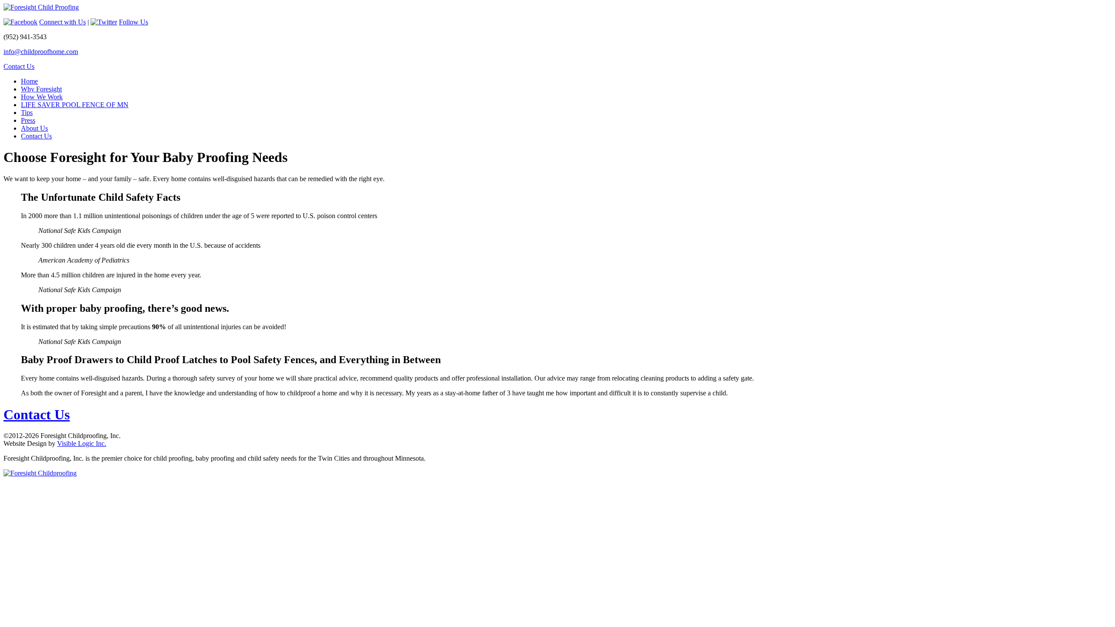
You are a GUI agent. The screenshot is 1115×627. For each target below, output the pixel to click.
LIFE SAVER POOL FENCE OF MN (74, 104)
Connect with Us (62, 22)
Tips (27, 112)
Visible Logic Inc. (81, 443)
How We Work (42, 97)
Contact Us (18, 66)
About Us (34, 128)
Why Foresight (41, 89)
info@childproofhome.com (40, 51)
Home (29, 81)
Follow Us (133, 22)
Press (28, 120)
